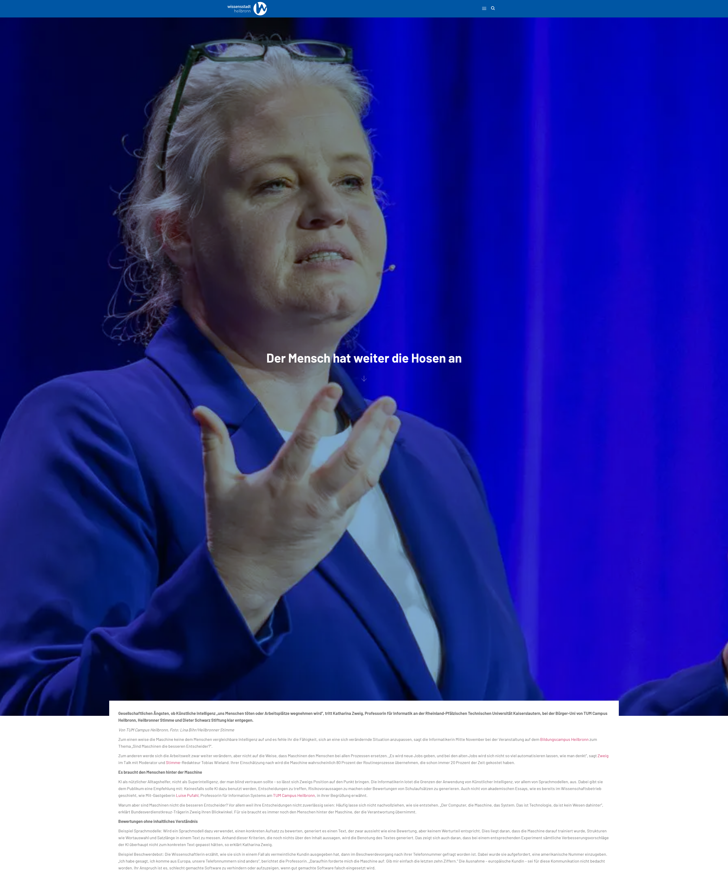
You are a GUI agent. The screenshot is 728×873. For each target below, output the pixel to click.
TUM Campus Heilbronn (294, 795)
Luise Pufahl (187, 795)
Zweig (603, 755)
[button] (484, 8)
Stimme (173, 762)
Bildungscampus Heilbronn (564, 739)
